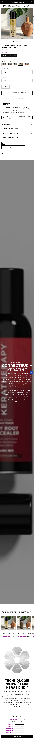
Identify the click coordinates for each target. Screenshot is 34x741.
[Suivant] (31, 2)
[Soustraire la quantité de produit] (8, 86)
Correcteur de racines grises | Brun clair (24, 633)
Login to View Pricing (9, 55)
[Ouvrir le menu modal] (31, 6)
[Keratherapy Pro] (11, 6)
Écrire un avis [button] (17, 736)
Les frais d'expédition (8, 98)
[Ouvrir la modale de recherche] (24, 6)
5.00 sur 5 (21, 719)
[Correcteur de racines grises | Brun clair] (24, 623)
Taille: (5, 68)
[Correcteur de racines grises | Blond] (8, 623)
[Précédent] (2, 2)
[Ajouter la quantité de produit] (3, 86)
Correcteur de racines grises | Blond (8, 633)
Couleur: (6, 61)
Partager (7, 152)
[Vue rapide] (14, 628)
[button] (5, 52)
